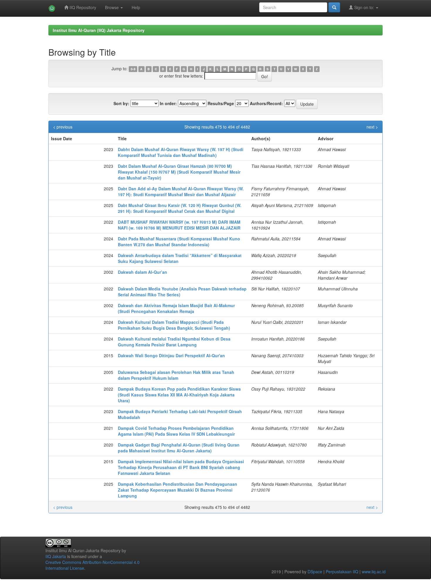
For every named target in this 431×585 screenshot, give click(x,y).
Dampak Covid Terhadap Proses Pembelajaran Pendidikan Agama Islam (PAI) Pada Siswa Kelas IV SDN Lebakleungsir (176, 431)
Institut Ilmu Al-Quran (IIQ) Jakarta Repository (99, 30)
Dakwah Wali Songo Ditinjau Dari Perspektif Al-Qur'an (171, 355)
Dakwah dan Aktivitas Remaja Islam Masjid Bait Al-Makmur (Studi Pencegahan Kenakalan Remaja (176, 308)
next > (372, 127)
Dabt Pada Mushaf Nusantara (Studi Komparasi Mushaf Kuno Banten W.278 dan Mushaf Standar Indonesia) (179, 241)
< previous (62, 127)
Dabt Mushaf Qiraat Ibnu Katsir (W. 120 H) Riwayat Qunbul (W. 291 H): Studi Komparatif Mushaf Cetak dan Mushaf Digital (179, 208)
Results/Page (221, 103)
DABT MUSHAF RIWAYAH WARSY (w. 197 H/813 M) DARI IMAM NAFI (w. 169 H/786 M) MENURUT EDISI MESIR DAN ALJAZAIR (179, 225)
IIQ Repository (82, 7)
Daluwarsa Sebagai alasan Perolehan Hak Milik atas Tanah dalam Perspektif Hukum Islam (176, 375)
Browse (112, 7)
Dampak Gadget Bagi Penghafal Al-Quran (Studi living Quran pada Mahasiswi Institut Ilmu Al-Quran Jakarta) (179, 448)
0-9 (133, 69)
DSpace (315, 571)
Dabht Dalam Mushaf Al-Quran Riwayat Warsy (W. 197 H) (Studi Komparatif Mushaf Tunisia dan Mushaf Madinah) (180, 152)
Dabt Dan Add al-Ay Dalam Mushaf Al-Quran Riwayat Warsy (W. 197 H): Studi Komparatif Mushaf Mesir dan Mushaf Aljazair (181, 191)
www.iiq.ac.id (374, 571)
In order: (168, 103)
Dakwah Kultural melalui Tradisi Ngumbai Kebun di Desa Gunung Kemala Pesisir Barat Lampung (174, 342)
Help (136, 7)
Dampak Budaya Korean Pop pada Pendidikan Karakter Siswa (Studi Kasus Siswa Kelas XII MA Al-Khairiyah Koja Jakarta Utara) (179, 394)
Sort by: (121, 103)
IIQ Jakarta (55, 556)
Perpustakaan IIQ (342, 571)
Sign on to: (364, 7)
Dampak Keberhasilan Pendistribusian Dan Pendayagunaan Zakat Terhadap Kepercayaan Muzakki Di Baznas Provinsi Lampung (177, 490)
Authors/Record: (266, 103)
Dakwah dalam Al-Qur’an (142, 272)
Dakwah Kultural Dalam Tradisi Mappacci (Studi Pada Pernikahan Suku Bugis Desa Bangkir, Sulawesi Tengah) (174, 325)
